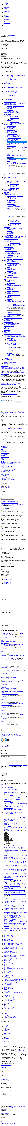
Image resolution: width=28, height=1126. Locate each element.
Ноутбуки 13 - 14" (14, 220)
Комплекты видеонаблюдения (11, 958)
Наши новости (4, 366)
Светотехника (7, 987)
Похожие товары (5, 473)
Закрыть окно (4, 64)
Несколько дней (8, 579)
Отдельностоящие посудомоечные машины (15, 979)
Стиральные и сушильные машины (13, 992)
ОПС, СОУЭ (7, 978)
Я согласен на (14, 52)
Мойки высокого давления (10, 966)
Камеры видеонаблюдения (10, 952)
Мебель (5, 964)
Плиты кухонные (8, 984)
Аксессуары (4, 470)
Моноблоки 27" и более (16, 244)
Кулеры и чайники (8, 963)
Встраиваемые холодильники (11, 946)
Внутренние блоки (14, 118)
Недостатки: (4, 599)
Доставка (6, 9)
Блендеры (6, 938)
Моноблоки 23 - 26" (15, 243)
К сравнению (12, 641)
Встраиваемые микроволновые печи (13, 943)
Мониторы (6, 967)
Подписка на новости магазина (9, 394)
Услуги (5, 5)
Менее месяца (7, 582)
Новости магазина (7, 400)
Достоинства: (4, 586)
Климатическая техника (10, 954)
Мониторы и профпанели (10, 970)
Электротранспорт (8, 1008)
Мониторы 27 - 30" (14, 186)
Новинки (6, 358)
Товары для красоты (9, 1000)
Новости (6, 13)
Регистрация (7, 23)
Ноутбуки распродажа (15, 224)
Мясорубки (6, 972)
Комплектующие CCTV (10, 956)
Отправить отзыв (5, 627)
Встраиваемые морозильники (11, 944)
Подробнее (9, 154)
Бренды (5, 8)
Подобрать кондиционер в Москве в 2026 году (12, 368)
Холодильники (7, 1004)
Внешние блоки (14, 116)
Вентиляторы (7, 939)
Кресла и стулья (8, 962)
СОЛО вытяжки (8, 991)
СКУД (5, 989)
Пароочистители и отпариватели (12, 980)
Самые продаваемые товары (8, 786)
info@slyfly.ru (20, 1050)
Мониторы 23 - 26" (14, 185)
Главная (6, 1)
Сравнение (18, 155)
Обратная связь (4, 1079)
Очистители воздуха (15, 98)
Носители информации (9, 975)
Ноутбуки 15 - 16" (14, 221)
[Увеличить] (7, 478)
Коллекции (6, 19)
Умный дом (6, 1001)
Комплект (3, 466)
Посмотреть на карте (6, 1065)
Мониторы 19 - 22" (14, 184)
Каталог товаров (5, 72)
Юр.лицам (6, 7)
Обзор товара (4, 463)
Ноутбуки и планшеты (9, 976)
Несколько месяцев (8, 583)
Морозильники (7, 971)
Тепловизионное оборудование (11, 997)
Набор (2, 465)
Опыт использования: (6, 577)
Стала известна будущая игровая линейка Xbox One (14, 421)
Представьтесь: (4, 625)
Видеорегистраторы (9, 940)
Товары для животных (9, 999)
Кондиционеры (13, 96)
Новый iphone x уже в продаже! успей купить (12, 412)
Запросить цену (14, 1123)
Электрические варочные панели (12, 1007)
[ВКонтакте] (1, 508)
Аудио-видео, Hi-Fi (8, 936)
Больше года (7, 580)
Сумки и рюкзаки (8, 993)
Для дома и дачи (8, 950)
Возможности (7, 17)
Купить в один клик (17, 1107)
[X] (8, 508)
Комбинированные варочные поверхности (14, 955)
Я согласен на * (14, 1106)
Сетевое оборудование (9, 988)
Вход (5, 21)
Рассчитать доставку (17, 504)
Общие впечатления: (6, 612)
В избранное (10, 157)
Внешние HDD (13, 197)
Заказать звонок (13, 35)
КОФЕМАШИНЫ (8, 960)
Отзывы (6, 3)
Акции (5, 4)
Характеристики (5, 469)
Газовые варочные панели (10, 947)
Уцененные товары (8, 363)
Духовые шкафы (8, 951)
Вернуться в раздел (5, 462)
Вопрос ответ (7, 11)
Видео (2, 477)
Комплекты (12, 119)
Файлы (2, 475)
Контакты (6, 16)
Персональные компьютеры (11, 982)
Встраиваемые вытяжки (10, 942)
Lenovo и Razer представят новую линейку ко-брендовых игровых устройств (12, 384)
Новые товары (7, 974)
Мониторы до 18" (14, 188)
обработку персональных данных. (18, 52)
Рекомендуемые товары (10, 362)
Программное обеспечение (10, 985)
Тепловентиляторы (8, 996)
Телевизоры (7, 995)
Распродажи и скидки (9, 360)
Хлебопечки (7, 1003)
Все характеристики (6, 487)
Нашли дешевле (14, 503)
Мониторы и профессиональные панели (14, 968)
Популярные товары (9, 359)
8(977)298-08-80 (5, 1080)
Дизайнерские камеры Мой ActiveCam (13, 948)
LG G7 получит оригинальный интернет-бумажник (14, 431)
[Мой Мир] (6, 508)
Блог (5, 12)
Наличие (3, 474)
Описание (3, 467)
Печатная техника (8, 983)
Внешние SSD (13, 198)
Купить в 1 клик (11, 155)
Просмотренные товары (7, 787)
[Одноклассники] (3, 508)
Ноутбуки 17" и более (15, 223)
